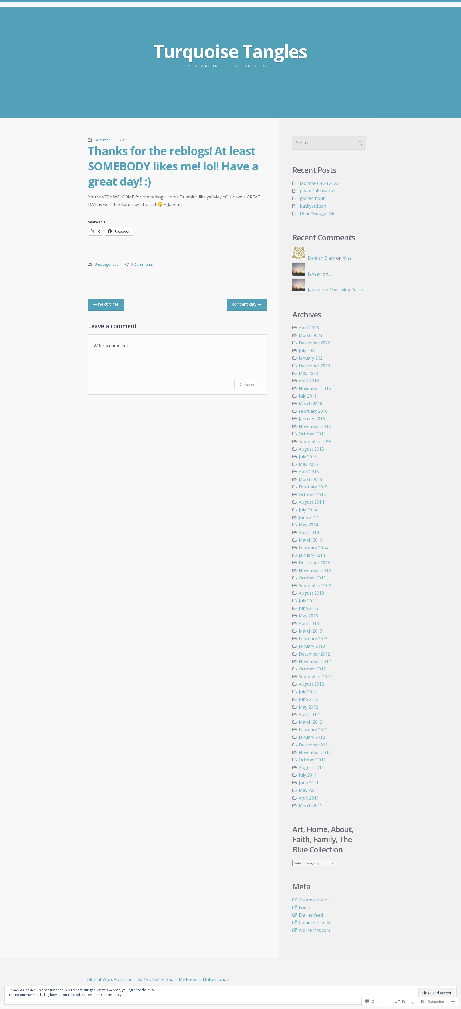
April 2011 (309, 798)
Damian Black (321, 258)
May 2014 (308, 525)
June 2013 (309, 608)
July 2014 (308, 510)
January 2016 (312, 419)
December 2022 (314, 343)
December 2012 (314, 654)
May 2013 (308, 616)
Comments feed (314, 922)
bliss (347, 258)
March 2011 (310, 805)
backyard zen (313, 206)
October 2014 (312, 495)
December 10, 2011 (111, 139)
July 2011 (308, 775)
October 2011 (312, 760)
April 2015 (309, 472)
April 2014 (309, 532)
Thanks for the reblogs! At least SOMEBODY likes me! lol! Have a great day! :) (173, 166)
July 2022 (308, 350)
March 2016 (310, 404)
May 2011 (308, 790)
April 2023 (309, 328)
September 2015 (315, 441)
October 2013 (312, 578)
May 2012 (308, 707)
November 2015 (315, 426)
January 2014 (312, 555)
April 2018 (309, 381)
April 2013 (309, 623)
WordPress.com (314, 930)
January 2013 (312, 646)
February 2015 (313, 487)
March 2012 (310, 722)
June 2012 (309, 699)
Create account (314, 900)
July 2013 (308, 601)
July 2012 (308, 692)
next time (106, 304)
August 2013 (311, 593)
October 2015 (312, 434)
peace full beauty (317, 191)
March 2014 (310, 540)
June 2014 (309, 517)
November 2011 (315, 752)
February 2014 (313, 548)
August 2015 (311, 449)
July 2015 (308, 457)
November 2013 (315, 570)
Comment (248, 384)
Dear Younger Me (318, 213)
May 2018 (308, 373)
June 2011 (309, 783)
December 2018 (314, 366)
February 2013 (313, 639)
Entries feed (311, 915)
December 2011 (314, 745)
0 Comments (142, 264)
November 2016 (315, 388)
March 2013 (310, 631)
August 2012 (311, 684)
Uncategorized (106, 264)
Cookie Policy (111, 994)
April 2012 (309, 714)
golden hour (312, 198)
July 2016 (308, 396)
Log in (305, 908)
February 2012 (313, 730)
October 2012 (312, 669)
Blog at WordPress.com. (110, 979)
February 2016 (313, 411)
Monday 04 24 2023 (319, 183)
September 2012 (315, 677)
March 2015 (310, 479)
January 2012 (312, 737)
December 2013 (314, 563)
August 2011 (311, 767)
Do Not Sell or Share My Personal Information (183, 979)
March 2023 (310, 335)
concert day (247, 304)
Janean (315, 274)
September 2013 (315, 586)
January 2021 (312, 358)
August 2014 (311, 502)
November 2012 (315, 661)
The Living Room (346, 290)
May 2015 (308, 464)
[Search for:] (329, 143)
